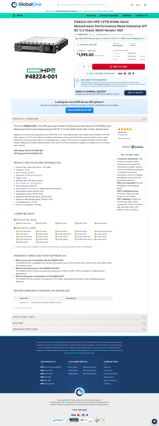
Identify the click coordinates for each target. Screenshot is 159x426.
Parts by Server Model (51, 367)
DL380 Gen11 (43, 239)
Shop (20, 15)
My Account (72, 367)
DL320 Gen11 (62, 231)
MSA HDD (46, 377)
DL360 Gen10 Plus (25, 237)
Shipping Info (73, 374)
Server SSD (46, 374)
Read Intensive (32, 188)
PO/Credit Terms (89, 370)
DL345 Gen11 (82, 234)
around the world (88, 353)
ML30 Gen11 (42, 223)
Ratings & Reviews (109, 15)
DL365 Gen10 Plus (84, 237)
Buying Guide (47, 384)
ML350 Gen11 (82, 223)
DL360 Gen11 (43, 237)
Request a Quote (89, 367)
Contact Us (142, 15)
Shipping (127, 15)
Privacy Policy (109, 377)
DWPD (37, 183)
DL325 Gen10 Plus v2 (104, 231)
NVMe (60, 135)
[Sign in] (132, 5)
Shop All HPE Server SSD (79, 110)
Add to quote (135, 93)
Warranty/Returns (89, 374)
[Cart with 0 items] (145, 5)
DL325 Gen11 (23, 234)
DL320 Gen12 (82, 231)
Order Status (73, 370)
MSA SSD (46, 380)
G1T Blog (107, 384)
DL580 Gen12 (43, 242)
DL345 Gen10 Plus (64, 234)
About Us (91, 15)
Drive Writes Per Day (24, 183)
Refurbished (118, 45)
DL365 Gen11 (101, 237)
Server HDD (47, 370)
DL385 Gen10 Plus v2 (85, 239)
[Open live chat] (154, 421)
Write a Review (127, 35)
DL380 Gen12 (63, 239)
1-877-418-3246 (79, 410)
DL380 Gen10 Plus (25, 239)
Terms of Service (110, 380)
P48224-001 (37, 153)
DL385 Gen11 (101, 239)
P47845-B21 (37, 150)
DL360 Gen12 (63, 237)
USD (138, 5)
